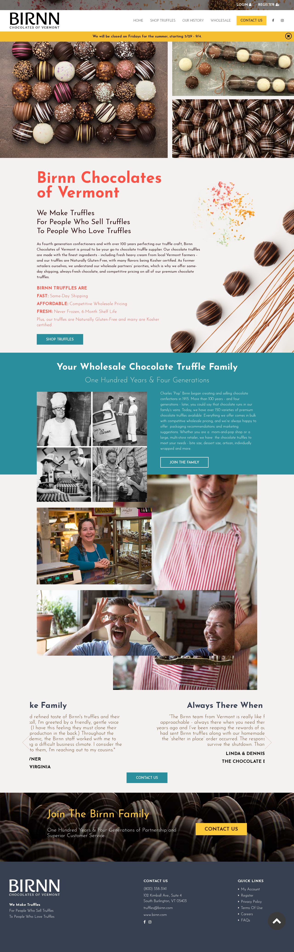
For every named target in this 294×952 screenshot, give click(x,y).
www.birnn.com (155, 915)
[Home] (34, 20)
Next (268, 742)
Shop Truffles (162, 21)
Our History (193, 21)
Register (266, 5)
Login (242, 5)
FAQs (245, 920)
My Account (250, 889)
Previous (25, 742)
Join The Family (184, 462)
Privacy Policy (251, 902)
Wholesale (221, 21)
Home (138, 21)
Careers (247, 914)
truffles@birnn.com (158, 908)
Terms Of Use (252, 908)
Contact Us (251, 21)
